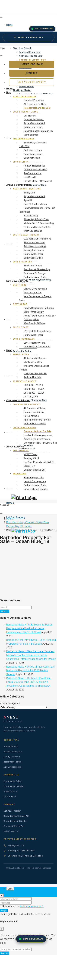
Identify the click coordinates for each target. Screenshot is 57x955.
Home (9, 88)
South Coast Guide (33, 258)
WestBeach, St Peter (34, 323)
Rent (9, 350)
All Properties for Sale (30, 56)
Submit (4, 953)
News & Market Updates (36, 489)
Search (4, 611)
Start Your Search (22, 48)
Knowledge (19, 474)
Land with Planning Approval (38, 435)
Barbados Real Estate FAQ (16, 816)
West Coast (20, 304)
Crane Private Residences (37, 346)
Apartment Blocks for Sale (37, 419)
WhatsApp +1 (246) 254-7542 (21, 850)
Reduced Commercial (35, 423)
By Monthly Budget (24, 381)
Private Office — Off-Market (38, 181)
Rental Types (21, 354)
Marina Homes (31, 135)
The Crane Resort (33, 265)
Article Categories (10, 703)
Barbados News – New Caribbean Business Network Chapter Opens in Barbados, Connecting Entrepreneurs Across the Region (31, 655)
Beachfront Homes (33, 154)
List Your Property (15, 517)
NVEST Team (30, 454)
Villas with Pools (32, 158)
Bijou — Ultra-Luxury (34, 312)
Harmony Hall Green (34, 254)
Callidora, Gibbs (31, 319)
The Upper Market (24, 139)
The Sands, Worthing (34, 242)
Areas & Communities (18, 184)
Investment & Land (24, 427)
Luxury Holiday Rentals (35, 373)
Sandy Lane (29, 192)
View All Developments (35, 288)
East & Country (22, 262)
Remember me (11, 906)
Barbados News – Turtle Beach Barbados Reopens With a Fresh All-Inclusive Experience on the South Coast (29, 628)
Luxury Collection (11, 756)
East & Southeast (24, 339)
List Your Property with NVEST (39, 462)
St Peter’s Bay (31, 215)
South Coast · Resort (26, 235)
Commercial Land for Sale (37, 431)
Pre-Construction (32, 173)
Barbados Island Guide (35, 277)
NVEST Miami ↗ (11, 831)
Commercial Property (26, 404)
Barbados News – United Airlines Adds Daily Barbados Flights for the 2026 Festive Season (30, 670)
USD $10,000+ (31, 396)
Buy (8, 92)
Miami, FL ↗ (29, 466)
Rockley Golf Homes (34, 250)
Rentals (10, 503)
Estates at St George (34, 273)
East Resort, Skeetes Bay (37, 269)
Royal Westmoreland (34, 123)
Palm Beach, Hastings (35, 246)
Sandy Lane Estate (33, 127)
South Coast (21, 327)
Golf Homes (30, 115)
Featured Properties (29, 52)
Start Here (19, 285)
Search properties (30, 37)
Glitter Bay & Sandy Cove (36, 219)
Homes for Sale (31, 64)
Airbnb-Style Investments (37, 439)
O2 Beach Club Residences (37, 238)
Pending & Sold (31, 458)
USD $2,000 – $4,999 (34, 389)
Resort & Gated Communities (39, 131)
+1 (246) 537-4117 (16, 845)
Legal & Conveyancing (35, 481)
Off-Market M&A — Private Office (40, 443)
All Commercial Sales (34, 408)
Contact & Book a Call (34, 469)
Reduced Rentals (32, 377)
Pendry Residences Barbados (39, 308)
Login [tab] (10, 889)
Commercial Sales (12, 781)
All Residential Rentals (35, 358)
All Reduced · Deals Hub (35, 169)
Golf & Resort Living (25, 112)
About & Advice (15, 446)
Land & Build (30, 177)
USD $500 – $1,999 (33, 385)
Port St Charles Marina (35, 204)
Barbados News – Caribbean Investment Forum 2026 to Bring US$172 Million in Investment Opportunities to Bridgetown (28, 682)
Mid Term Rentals (33, 362)
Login (3, 910)
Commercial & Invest (18, 400)
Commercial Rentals (34, 412)
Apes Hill (28, 200)
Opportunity (21, 162)
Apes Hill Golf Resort (34, 119)
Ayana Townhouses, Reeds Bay (40, 315)
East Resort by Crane (34, 342)
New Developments (17, 281)
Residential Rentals (12, 751)
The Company (21, 451)
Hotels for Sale (31, 416)
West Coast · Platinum (27, 189)
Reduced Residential (34, 165)
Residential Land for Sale (37, 108)
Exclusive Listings (33, 150)
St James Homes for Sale (37, 227)
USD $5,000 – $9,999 (34, 393)
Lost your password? (32, 906)
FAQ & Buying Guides (34, 477)
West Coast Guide (33, 231)
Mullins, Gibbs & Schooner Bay (39, 223)
